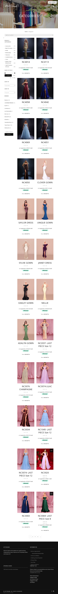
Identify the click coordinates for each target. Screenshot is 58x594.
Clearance (7, 55)
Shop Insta (45, 10)
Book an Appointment (43, 2)
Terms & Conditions (35, 555)
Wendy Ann (7, 127)
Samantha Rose (8, 122)
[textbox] (10, 85)
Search (9, 134)
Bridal (6, 50)
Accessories (8, 46)
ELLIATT (6, 105)
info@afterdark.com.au (35, 572)
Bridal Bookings (52, 2)
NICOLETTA (27, 73)
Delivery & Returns (35, 564)
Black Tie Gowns (8, 48)
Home (26, 31)
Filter (8, 75)
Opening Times (45, 6)
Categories (33, 2)
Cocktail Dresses (9, 57)
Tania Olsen (7, 125)
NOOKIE (6, 119)
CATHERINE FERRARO (9, 102)
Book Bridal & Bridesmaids (38, 553)
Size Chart (37, 6)
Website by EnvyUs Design (8, 592)
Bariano (6, 100)
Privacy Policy (34, 560)
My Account (29, 6)
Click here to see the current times (11, 569)
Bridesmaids (8, 52)
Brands (27, 2)
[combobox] (10, 85)
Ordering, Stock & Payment (36, 558)
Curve (6, 59)
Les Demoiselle (8, 111)
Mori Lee (6, 114)
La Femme (7, 108)
